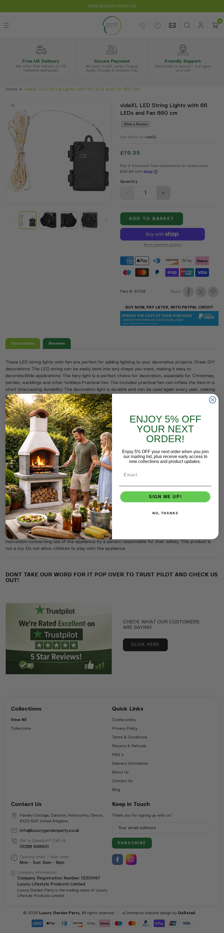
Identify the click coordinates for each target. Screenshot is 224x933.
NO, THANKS (165, 513)
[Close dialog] (212, 400)
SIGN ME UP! (165, 496)
